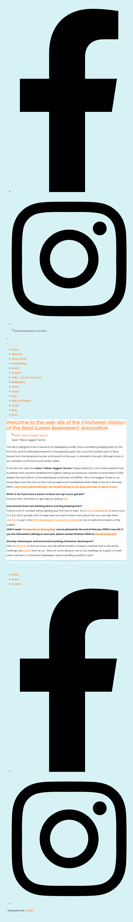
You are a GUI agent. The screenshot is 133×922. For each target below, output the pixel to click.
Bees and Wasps (21, 400)
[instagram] (69, 323)
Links (14, 396)
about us (21, 546)
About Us (17, 354)
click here (11, 520)
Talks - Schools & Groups (26, 377)
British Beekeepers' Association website (55, 520)
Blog (14, 410)
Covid (15, 405)
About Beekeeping (97, 510)
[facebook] (69, 191)
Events (15, 368)
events (27, 550)
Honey (15, 386)
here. (65, 498)
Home (15, 349)
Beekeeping (18, 382)
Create (29, 910)
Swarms (16, 372)
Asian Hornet (19, 358)
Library (15, 391)
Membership (19, 363)
